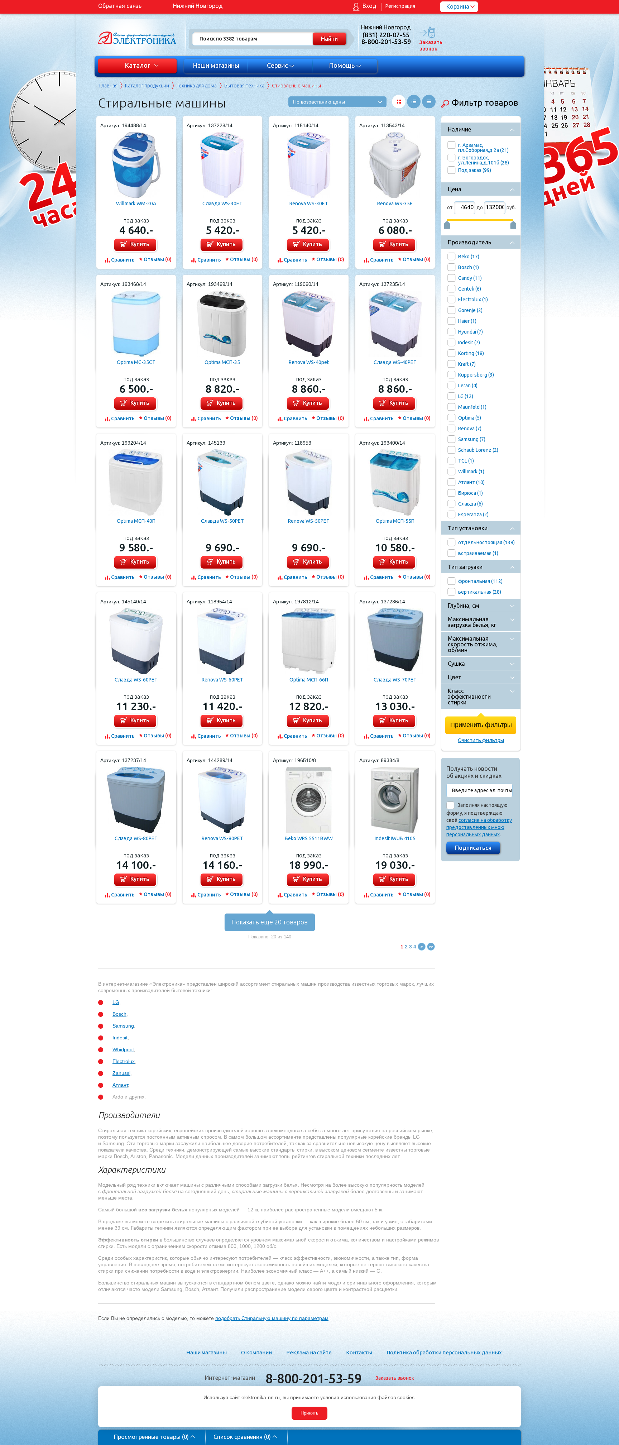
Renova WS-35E (395, 203)
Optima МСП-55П (395, 521)
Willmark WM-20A (136, 203)
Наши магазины (216, 65)
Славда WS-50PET (222, 521)
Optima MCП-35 (222, 362)
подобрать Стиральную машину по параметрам (271, 1318)
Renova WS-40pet (309, 362)
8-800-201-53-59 (313, 1378)
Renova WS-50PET (309, 521)
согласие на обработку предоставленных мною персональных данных (479, 827)
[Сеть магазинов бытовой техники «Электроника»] (137, 37)
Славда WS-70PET (395, 680)
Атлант (120, 1085)
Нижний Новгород (198, 6)
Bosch (119, 1014)
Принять (309, 1413)
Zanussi (121, 1073)
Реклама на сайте (309, 1352)
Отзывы (158, 259)
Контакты (359, 1352)
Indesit (120, 1037)
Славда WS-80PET (136, 838)
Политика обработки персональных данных (444, 1352)
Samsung (123, 1026)
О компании (256, 1352)
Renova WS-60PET (222, 680)
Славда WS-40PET (395, 362)
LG (115, 1002)
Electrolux (123, 1061)
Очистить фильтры (481, 740)
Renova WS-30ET (308, 203)
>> (431, 946)
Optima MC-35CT (136, 362)
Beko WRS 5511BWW (309, 838)
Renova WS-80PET (222, 838)
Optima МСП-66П (308, 680)
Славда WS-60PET (136, 680)
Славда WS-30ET (222, 203)
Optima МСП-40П (136, 521)
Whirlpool (123, 1049)
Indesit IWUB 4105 (395, 838)
